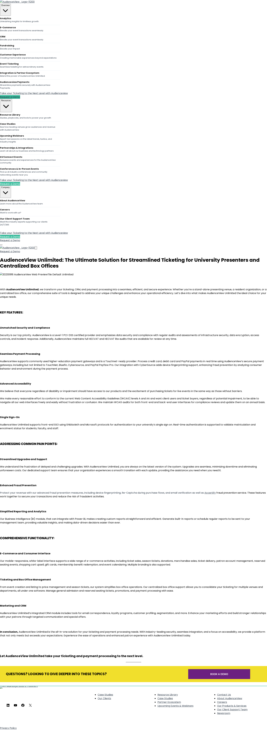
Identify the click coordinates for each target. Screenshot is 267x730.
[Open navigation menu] (1, 244)
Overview (5, 5)
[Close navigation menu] (36, 248)
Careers (222, 702)
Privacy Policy (8, 728)
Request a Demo (10, 97)
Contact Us (224, 694)
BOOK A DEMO (219, 674)
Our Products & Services (231, 706)
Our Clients (104, 698)
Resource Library (167, 694)
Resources (6, 100)
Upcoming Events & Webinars (175, 706)
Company (5, 187)
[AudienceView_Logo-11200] (17, 2)
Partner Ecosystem (169, 702)
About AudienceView (229, 698)
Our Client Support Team (232, 709)
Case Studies (105, 694)
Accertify (210, 493)
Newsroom (223, 713)
